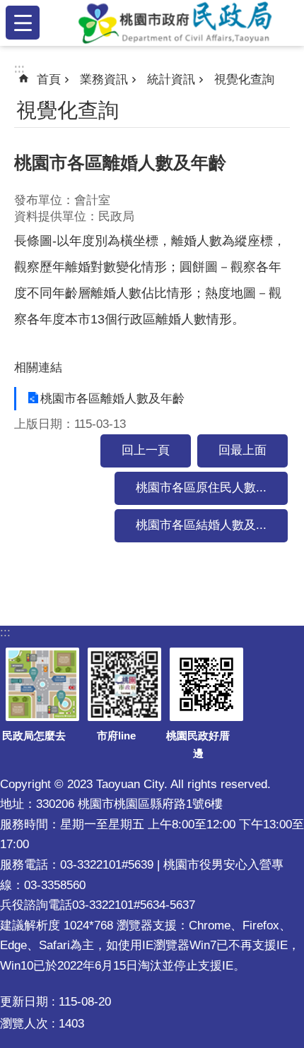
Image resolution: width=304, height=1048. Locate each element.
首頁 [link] (49, 79)
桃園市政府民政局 (174, 22)
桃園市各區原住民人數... (201, 487)
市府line (116, 736)
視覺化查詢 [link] (244, 79)
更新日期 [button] (24, 1001)
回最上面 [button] (242, 450)
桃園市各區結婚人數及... (201, 525)
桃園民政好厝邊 (198, 745)
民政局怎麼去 (34, 736)
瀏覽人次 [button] (24, 1023)
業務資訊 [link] (104, 79)
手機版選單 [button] (23, 23)
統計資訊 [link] (171, 79)
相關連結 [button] (38, 367)
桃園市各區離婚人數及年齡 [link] (112, 398)
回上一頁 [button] (146, 450)
